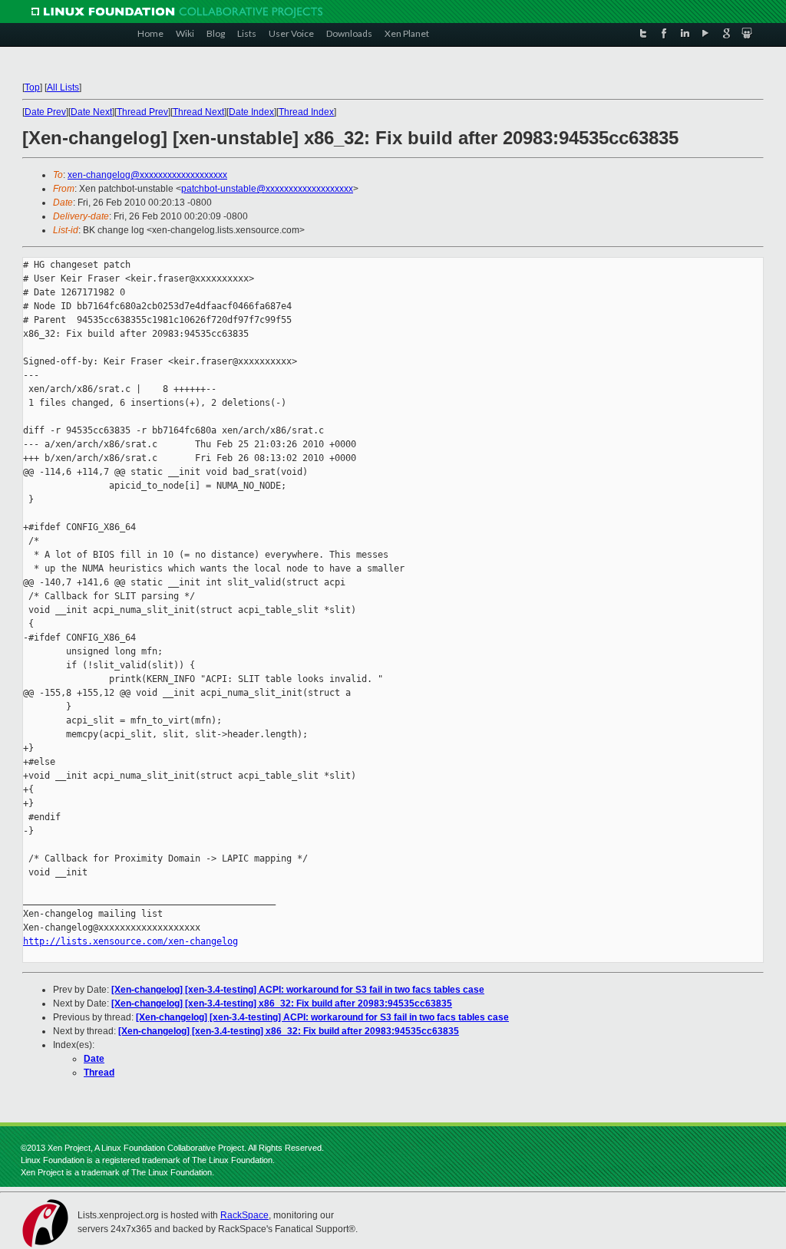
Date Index (251, 112)
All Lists (63, 87)
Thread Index (306, 112)
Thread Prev (142, 112)
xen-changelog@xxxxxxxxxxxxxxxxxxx (147, 175)
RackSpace (244, 1215)
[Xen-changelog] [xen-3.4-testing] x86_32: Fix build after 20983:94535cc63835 (281, 1003)
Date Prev (45, 112)
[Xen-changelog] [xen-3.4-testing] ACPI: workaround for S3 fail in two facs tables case (297, 989)
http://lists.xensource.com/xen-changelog (130, 941)
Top (32, 87)
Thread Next (198, 112)
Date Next (91, 112)
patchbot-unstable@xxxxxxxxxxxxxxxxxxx (267, 188)
